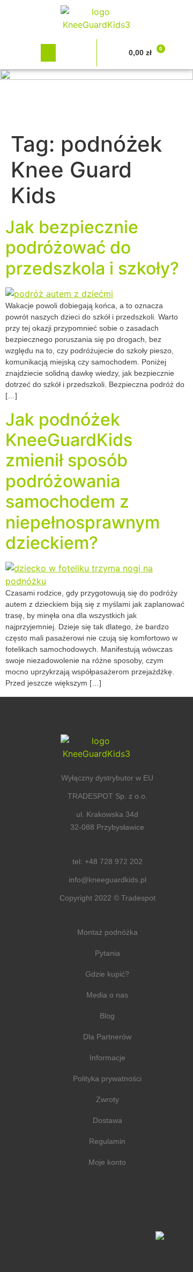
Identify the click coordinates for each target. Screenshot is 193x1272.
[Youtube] (128, 1202)
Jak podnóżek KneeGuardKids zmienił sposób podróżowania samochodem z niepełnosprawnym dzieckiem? (82, 481)
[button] (48, 52)
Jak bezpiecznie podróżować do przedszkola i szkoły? (92, 248)
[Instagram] (96, 1202)
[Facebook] (64, 1202)
